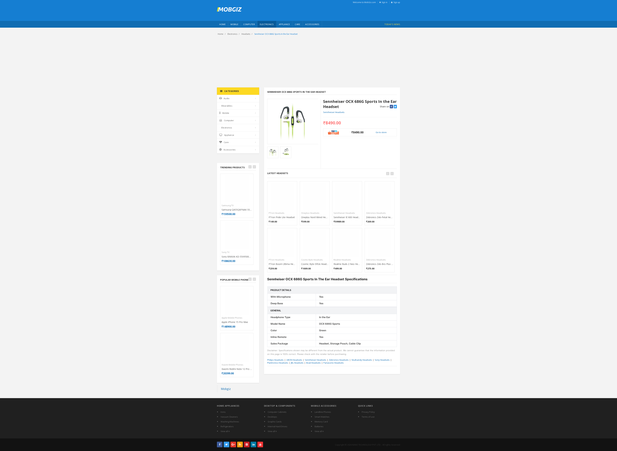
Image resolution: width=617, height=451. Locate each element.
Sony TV (225, 252)
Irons (223, 411)
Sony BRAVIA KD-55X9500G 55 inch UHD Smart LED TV (237, 256)
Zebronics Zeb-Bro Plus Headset (379, 264)
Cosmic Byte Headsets (312, 259)
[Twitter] (226, 444)
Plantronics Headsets (277, 362)
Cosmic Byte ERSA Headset (314, 264)
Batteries (319, 426)
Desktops (272, 416)
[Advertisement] (308, 61)
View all (224, 431)
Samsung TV (228, 205)
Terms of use (368, 416)
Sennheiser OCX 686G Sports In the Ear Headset (276, 34)
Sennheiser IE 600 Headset (347, 217)
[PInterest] (247, 444)
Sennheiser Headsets (333, 112)
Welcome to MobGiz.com (364, 2)
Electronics (267, 24)
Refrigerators (227, 426)
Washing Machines (230, 421)
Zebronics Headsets (376, 213)
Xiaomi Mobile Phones (232, 364)
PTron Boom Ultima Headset (282, 264)
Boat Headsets (313, 362)
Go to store (381, 132)
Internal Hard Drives (277, 426)
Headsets (245, 34)
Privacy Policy (368, 411)
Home (222, 24)
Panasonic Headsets (333, 362)
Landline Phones (323, 411)
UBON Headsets (294, 359)
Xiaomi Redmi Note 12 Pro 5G (237, 369)
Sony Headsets (382, 359)
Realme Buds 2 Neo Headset (347, 264)
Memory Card (321, 421)
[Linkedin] (253, 444)
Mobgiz (226, 389)
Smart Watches (322, 416)
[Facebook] (220, 444)
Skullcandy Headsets (361, 359)
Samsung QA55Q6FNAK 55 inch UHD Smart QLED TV (237, 209)
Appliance (284, 24)
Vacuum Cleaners (229, 416)
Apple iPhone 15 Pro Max (235, 322)
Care (297, 24)
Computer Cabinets (277, 411)
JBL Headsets (297, 362)
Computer (249, 24)
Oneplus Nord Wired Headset (314, 217)
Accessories (312, 24)
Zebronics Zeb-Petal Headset (379, 217)
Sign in (384, 2)
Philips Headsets (275, 359)
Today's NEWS (392, 24)
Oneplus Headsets (310, 213)
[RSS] (240, 444)
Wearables (226, 105)
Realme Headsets (342, 259)
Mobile (234, 24)
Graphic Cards (275, 421)
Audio (226, 98)
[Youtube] (260, 444)
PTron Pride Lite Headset (282, 217)
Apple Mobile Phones (232, 317)
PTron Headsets (276, 213)
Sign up (396, 2)
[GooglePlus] (233, 444)
